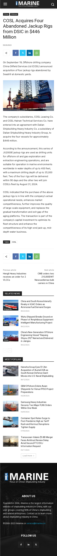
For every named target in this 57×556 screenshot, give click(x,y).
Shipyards (8, 309)
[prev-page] (5, 350)
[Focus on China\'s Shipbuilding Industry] (28, 477)
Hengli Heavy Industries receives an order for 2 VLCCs (14, 276)
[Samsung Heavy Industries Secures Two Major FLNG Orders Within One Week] (10, 406)
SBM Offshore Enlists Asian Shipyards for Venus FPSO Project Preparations (37, 389)
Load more (27, 455)
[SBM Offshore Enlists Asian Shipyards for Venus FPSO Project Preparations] (10, 390)
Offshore (14, 14)
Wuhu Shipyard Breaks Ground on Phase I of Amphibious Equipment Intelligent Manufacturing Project (37, 320)
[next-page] (10, 350)
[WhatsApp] (37, 53)
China (6, 14)
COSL (14, 242)
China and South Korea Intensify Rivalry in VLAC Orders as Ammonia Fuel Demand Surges (36, 304)
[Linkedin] (30, 53)
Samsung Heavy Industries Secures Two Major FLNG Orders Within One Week (36, 405)
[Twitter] (23, 53)
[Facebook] (16, 53)
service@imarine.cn (36, 523)
